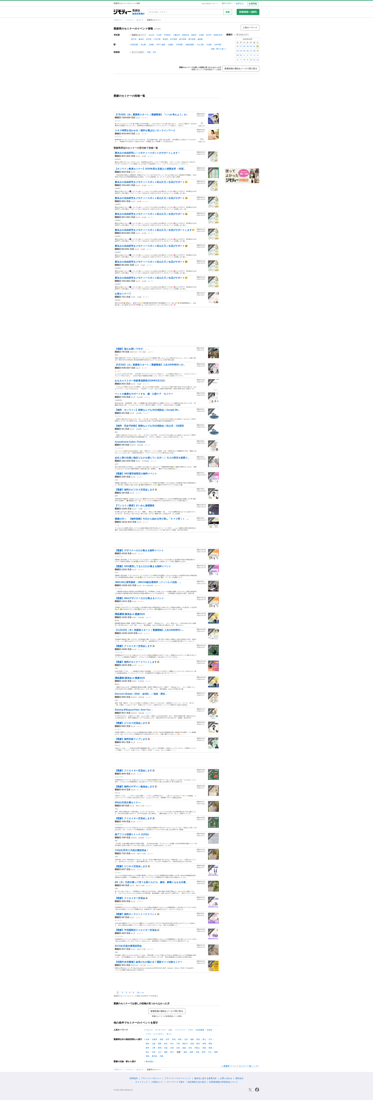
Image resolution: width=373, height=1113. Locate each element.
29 (258, 51)
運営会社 (239, 1078)
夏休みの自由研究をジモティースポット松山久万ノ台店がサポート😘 (151, 198)
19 (248, 46)
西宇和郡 (191, 39)
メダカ (190, 1030)
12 (258, 60)
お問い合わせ (226, 1078)
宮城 (173, 1039)
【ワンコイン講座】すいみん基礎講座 (134, 505)
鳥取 (204, 1048)
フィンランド (119, 448)
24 (241, 51)
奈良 (190, 1048)
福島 (192, 1039)
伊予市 (208, 35)
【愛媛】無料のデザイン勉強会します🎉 (136, 786)
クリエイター (119, 556)
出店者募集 (200, 1030)
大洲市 (201, 35)
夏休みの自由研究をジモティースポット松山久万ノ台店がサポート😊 (151, 182)
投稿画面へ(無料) (248, 12)
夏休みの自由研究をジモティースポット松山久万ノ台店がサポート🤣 (151, 246)
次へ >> (140, 992)
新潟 (198, 1039)
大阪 (166, 1048)
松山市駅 (140, 397)
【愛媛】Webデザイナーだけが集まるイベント (139, 598)
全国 (147, 1039)
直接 (149, 52)
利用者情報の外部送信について (223, 1082)
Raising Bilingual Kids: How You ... (134, 709)
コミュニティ (119, 604)
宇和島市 (167, 35)
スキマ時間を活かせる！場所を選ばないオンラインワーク (145, 130)
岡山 (147, 1052)
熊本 (203, 1052)
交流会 (209, 1030)
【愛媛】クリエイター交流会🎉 (131, 898)
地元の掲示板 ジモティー (210, 3)
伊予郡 (148, 39)
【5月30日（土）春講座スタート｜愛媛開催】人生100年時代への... (150, 364)
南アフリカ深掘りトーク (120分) (132, 834)
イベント (129, 20)
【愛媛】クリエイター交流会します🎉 (135, 646)
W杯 (116, 840)
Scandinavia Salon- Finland (130, 442)
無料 (116, 432)
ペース (117, 525)
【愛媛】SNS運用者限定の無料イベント (136, 473)
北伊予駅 (217, 45)
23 (237, 51)
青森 (161, 1039)
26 (248, 51)
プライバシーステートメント (177, 1078)
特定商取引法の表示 (197, 1082)
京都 (178, 1048)
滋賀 (184, 1048)
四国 (116, 355)
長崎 (216, 1052)
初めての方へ (227, 3)
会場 (116, 464)
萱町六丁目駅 (140, 806)
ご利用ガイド (157, 1082)
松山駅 (139, 384)
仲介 (154, 52)
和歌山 (197, 1048)
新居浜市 (185, 35)
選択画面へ (150, 1062)
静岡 (159, 1048)
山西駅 (170, 45)
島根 (210, 1048)
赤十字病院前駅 (148, 585)
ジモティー (118, 20)
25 (244, 51)
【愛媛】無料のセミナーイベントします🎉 (137, 662)
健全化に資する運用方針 (205, 1078)
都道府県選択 (138, 14)
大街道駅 (139, 413)
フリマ (148, 1034)
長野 (159, 1044)
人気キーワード (250, 27)
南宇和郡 (182, 39)
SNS (116, 480)
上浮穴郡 (156, 39)
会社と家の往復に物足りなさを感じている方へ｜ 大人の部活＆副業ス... (152, 457)
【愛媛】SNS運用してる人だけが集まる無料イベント (143, 566)
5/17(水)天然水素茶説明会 (128, 946)
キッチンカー (160, 1030)
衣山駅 (143, 45)
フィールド (118, 588)
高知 (185, 1052)
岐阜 (147, 1048)
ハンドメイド (180, 1030)
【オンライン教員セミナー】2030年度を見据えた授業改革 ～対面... (150, 168)
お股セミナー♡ (123, 293)
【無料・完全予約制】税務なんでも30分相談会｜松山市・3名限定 (149, 425)
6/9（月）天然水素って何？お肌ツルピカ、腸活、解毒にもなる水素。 (151, 882)
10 (251, 60)
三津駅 (140, 509)
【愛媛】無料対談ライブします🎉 (132, 739)
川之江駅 (200, 45)
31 (241, 55)
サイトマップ (141, 1082)
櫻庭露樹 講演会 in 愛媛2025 (130, 614)
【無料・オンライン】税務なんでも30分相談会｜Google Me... (147, 410)
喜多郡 (165, 39)
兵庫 (172, 1048)
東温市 (141, 39)
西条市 (194, 35)
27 (251, 51)
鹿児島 (154, 1056)
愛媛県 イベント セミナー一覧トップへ (241, 1066)
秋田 (180, 1039)
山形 (186, 1039)
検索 (228, 12)
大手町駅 (179, 45)
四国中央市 (218, 35)
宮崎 (147, 1056)
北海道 (154, 1039)
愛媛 (133, 117)
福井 (147, 1044)
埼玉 (172, 1044)
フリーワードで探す (175, 1082)
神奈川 (185, 1044)
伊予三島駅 (160, 45)
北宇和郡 (173, 39)
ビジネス (118, 729)
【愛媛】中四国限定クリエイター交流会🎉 (137, 930)
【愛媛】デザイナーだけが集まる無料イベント (139, 550)
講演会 (117, 620)
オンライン (118, 136)
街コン (169, 1034)
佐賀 (197, 1052)
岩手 (167, 1039)
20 (251, 46)
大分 (210, 1052)
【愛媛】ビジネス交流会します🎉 (132, 723)
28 (254, 51)
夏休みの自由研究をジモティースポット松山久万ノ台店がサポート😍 (151, 262)
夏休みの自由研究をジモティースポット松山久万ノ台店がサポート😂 (151, 214)
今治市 (159, 35)
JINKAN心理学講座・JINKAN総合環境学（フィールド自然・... (148, 582)
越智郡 (200, 39)
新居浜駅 (134, 45)
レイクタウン (159, 1034)
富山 (204, 1039)
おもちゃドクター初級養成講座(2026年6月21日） (141, 380)
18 (244, 46)
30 (237, 55)
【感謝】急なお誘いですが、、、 (132, 349)
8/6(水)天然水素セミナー (127, 802)
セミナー (140, 20)
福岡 (191, 1052)
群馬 (204, 1044)
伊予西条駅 (145, 461)
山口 (159, 1052)
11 (254, 60)
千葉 (178, 1044)
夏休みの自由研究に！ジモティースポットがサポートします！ (147, 153)
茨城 (192, 1044)
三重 (153, 1048)
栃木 (198, 1044)
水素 (116, 809)
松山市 (151, 35)
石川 (210, 1039)
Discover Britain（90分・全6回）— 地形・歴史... (141, 694)
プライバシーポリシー (151, 1078)
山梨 (153, 1044)
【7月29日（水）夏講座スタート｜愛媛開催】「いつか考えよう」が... (151, 114)
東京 (166, 1044)
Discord (117, 745)
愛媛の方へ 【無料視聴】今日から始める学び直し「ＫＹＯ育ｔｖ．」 (152, 519)
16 (237, 46)
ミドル (117, 636)
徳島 (166, 1052)
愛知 (210, 1044)
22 (258, 46)
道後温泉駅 (189, 45)
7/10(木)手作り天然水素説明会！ (132, 850)
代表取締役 (118, 400)
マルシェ (149, 1030)
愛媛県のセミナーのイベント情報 (133, 28)
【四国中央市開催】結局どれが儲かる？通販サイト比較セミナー (148, 962)
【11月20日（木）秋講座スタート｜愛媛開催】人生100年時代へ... (149, 630)
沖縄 (161, 1056)
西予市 (133, 39)
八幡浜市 (176, 35)
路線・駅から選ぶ (218, 49)
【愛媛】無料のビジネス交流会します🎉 (136, 489)
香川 (172, 1052)
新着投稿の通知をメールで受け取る (241, 68)
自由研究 (118, 159)
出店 (170, 1030)
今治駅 (209, 45)
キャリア (118, 121)
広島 (153, 1052)
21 (254, 46)
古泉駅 (151, 45)
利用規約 (134, 1078)
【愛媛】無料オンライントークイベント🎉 (137, 914)
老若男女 (118, 300)
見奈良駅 (141, 617)
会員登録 (253, 3)
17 (241, 46)
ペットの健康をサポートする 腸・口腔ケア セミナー (144, 394)
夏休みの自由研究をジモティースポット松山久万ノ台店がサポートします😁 (155, 230)
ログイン (240, 3)
